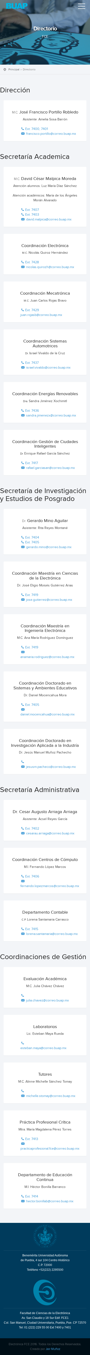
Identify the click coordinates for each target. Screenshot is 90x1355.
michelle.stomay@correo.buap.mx (50, 1096)
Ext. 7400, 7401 (36, 129)
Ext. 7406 (32, 876)
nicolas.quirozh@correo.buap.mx (49, 267)
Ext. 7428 (32, 262)
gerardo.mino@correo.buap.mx (48, 547)
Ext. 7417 (31, 463)
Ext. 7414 (31, 1196)
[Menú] (81, 7)
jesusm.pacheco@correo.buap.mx (50, 767)
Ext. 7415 (31, 929)
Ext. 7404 (32, 538)
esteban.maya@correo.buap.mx (43, 1048)
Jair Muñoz (53, 1349)
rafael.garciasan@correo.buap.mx (50, 468)
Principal (13, 69)
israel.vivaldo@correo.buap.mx (48, 368)
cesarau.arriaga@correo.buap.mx (49, 833)
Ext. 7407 (32, 210)
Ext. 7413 (31, 1139)
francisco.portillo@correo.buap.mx (50, 134)
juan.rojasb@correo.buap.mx (41, 315)
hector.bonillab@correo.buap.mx (49, 1201)
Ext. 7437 (32, 363)
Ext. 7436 (32, 411)
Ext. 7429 (32, 310)
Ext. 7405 (32, 542)
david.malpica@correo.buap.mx (48, 219)
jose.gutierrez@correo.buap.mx (48, 600)
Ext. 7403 (32, 215)
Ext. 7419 (31, 595)
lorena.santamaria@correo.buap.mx (51, 934)
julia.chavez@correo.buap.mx (47, 1000)
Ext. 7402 (32, 829)
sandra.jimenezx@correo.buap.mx (50, 415)
